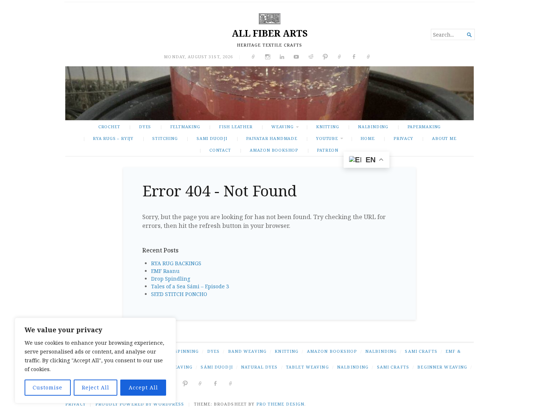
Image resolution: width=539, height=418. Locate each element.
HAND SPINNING (179, 351)
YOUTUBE (327, 138)
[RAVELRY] (200, 383)
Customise (47, 387)
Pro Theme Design (280, 404)
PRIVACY (403, 138)
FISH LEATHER (235, 126)
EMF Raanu (165, 270)
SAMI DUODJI (212, 138)
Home (367, 138)
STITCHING (164, 138)
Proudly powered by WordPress (139, 404)
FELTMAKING (185, 126)
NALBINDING (373, 126)
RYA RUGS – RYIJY (113, 138)
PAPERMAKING (424, 126)
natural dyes (259, 367)
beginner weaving (442, 367)
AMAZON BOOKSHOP (274, 150)
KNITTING (327, 126)
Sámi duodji (216, 367)
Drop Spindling (170, 278)
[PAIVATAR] (231, 383)
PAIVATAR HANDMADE (271, 138)
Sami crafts (393, 367)
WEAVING (282, 126)
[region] (95, 360)
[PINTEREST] (185, 383)
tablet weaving (307, 367)
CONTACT (220, 150)
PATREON (327, 150)
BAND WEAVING (247, 351)
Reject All (95, 387)
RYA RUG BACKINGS (176, 263)
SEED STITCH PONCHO (179, 294)
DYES (145, 126)
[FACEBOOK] (215, 383)
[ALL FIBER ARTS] (269, 93)
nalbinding (352, 367)
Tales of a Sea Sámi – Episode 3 (190, 286)
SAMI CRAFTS (421, 351)
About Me (444, 138)
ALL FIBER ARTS (270, 33)
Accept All (143, 387)
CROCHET (109, 126)
